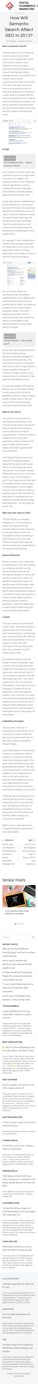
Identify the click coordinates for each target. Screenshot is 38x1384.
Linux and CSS (9, 1241)
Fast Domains (9, 1080)
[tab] (15, 923)
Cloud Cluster (10, 1279)
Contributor (13, 41)
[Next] (32, 903)
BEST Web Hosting (12, 1042)
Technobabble (10, 1006)
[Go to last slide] (5, 903)
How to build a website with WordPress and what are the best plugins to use (17, 964)
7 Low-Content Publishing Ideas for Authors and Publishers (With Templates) (18, 988)
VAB (4, 1340)
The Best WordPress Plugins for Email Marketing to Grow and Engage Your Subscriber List (18, 1211)
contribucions (10, 1203)
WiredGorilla (10, 1171)
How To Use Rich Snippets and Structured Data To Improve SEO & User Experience (29, 852)
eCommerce (19, 13)
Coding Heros (10, 1140)
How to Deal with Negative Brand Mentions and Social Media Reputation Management (9, 852)
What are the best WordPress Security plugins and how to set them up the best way (18, 952)
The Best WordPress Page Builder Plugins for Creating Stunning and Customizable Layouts (17, 976)
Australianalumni (12, 1117)
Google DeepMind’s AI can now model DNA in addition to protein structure (16, 1014)
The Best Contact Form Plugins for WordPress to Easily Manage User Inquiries (17, 1348)
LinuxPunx (8, 1309)
